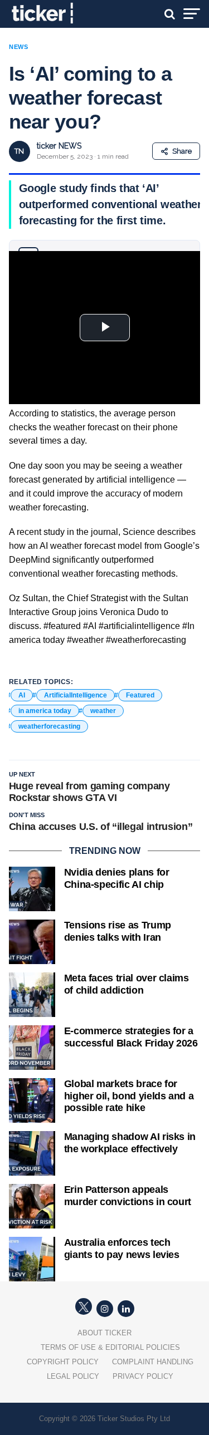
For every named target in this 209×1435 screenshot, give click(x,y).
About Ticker (104, 1333)
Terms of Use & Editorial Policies (110, 1347)
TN (19, 151)
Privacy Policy (143, 1376)
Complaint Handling (152, 1362)
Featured (140, 695)
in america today (44, 711)
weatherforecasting (49, 726)
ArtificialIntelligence (75, 695)
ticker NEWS (59, 145)
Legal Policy (73, 1376)
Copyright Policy (63, 1362)
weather (103, 711)
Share (182, 151)
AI (21, 695)
